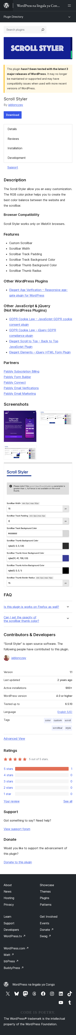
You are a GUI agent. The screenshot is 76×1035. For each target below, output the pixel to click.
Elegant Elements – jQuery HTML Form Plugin (40, 352)
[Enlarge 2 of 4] (67, 415)
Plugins (44, 898)
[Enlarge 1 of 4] (31, 415)
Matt (9, 955)
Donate (47, 929)
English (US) (65, 711)
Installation (15, 148)
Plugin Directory (13, 16)
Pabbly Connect (15, 382)
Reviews (13, 139)
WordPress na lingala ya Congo (33, 984)
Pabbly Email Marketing (20, 393)
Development (17, 158)
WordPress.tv (15, 936)
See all (67, 801)
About (8, 885)
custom (58, 720)
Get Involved (49, 916)
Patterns (45, 904)
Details (12, 129)
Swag (45, 936)
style (68, 728)
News (7, 891)
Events (44, 923)
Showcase (47, 885)
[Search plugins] (42, 29)
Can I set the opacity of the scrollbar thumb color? (21, 619)
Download (12, 114)
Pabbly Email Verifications (21, 388)
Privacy (9, 904)
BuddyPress (14, 968)
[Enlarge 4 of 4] (67, 468)
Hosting (9, 898)
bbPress (11, 961)
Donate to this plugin (18, 862)
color (48, 720)
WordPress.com (16, 948)
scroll (68, 720)
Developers (11, 929)
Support (12, 167)
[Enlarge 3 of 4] (31, 450)
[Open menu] (70, 5)
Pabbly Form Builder (17, 377)
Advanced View (14, 738)
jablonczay (15, 105)
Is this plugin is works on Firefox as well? (31, 607)
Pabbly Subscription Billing (21, 371)
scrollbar (58, 728)
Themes (45, 891)
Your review (12, 801)
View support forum (17, 829)
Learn (7, 916)
